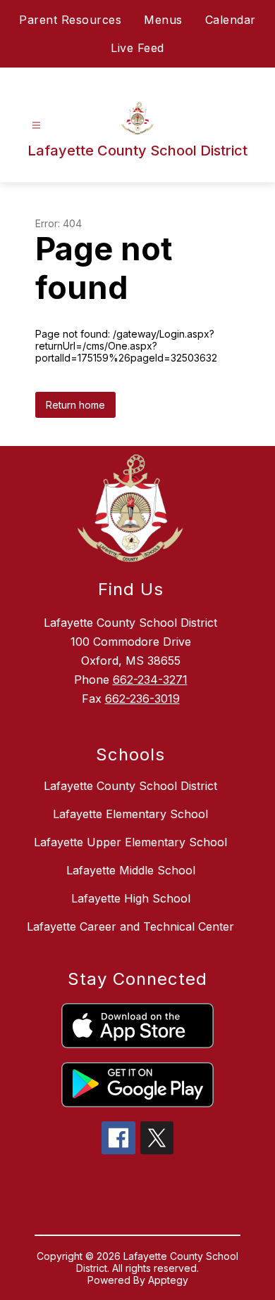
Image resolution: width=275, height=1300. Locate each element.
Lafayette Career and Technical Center (130, 926)
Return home (75, 405)
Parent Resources (70, 20)
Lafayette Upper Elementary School (130, 842)
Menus (163, 20)
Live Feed (137, 48)
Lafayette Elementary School (130, 814)
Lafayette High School (130, 898)
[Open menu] (36, 125)
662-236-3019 (142, 699)
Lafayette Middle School (130, 870)
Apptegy (168, 1280)
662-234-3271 (150, 680)
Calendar (230, 20)
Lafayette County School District (130, 786)
